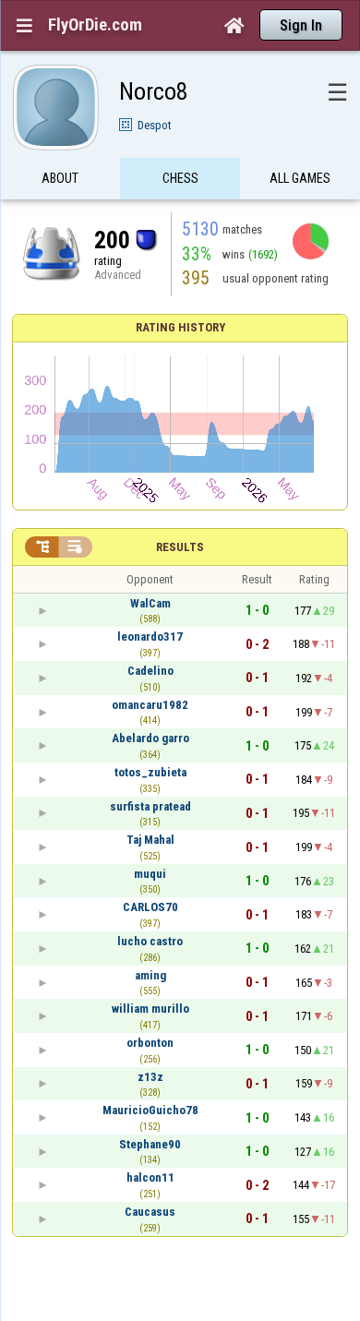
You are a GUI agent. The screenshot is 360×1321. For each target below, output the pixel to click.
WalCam (150, 603)
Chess (180, 178)
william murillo (150, 1008)
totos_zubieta (150, 772)
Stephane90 (150, 1144)
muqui (150, 874)
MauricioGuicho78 (150, 1110)
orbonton (150, 1043)
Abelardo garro (150, 738)
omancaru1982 (150, 705)
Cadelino (150, 671)
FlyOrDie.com (95, 25)
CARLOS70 (150, 907)
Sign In (301, 25)
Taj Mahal (150, 840)
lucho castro (150, 941)
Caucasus (150, 1212)
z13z (150, 1077)
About (60, 178)
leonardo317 (150, 636)
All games (300, 178)
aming (150, 975)
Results (180, 547)
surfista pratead (150, 806)
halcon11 (150, 1177)
